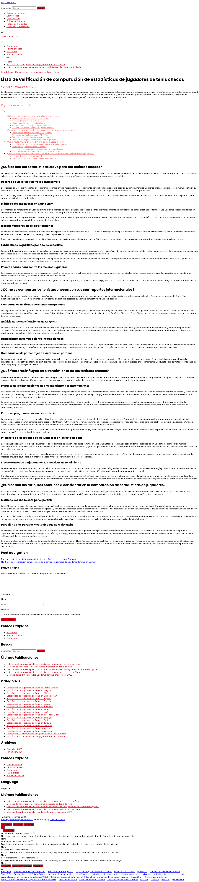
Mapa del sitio (13, 18)
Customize (6, 824)
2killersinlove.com (9, 36)
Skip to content (8, 2)
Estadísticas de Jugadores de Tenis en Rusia (27, 720)
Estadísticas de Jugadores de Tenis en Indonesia (29, 706)
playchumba (178, 879)
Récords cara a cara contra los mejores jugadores (33, 128)
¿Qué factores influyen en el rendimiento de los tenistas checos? (35, 142)
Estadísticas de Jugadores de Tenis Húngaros (28, 728)
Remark (26, 841)
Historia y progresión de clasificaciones (28, 123)
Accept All (29, 824)
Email (4, 604)
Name (4, 599)
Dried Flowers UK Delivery (92, 879)
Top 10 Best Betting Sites (60, 871)
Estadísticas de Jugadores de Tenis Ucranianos (29, 731)
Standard (27, 833)
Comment (6, 594)
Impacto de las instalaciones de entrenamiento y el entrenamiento (39, 144)
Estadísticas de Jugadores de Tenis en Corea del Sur (31, 695)
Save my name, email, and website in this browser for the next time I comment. (42, 614)
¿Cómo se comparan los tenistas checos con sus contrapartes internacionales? (42, 130)
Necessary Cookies (13, 833)
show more (8, 830)
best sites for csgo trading (60, 874)
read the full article (68, 879)
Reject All (18, 824)
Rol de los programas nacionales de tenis (29, 147)
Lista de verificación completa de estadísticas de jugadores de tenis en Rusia (43, 664)
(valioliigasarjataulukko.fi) (157, 877)
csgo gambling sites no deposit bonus (94, 871)
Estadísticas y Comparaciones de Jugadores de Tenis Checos (30, 72)
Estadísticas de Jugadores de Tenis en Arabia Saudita (32, 687)
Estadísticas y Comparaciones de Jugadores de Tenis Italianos (36, 733)
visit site (147, 874)
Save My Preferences (22, 866)
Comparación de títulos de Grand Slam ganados (32, 132)
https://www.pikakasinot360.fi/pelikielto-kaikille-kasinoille (28, 879)
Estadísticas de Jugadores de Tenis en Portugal (29, 717)
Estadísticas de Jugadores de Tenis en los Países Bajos (32, 714)
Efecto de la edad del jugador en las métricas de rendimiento (37, 151)
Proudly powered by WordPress (17, 819)
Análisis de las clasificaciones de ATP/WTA (30, 135)
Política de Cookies (15, 21)
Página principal (14, 48)
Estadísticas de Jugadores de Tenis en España (28, 698)
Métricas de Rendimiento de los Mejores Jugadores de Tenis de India (39, 666)
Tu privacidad (12, 772)
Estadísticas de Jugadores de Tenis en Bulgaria (28, 690)
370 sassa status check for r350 (29, 871)
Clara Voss (31, 87)
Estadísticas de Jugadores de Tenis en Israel (27, 709)
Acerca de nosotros (15, 13)
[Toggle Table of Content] (3, 111)
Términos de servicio (16, 767)
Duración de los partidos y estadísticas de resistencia (34, 158)
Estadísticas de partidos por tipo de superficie (31, 125)
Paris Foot (6, 871)
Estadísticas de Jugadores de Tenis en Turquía (28, 722)
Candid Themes (57, 819)
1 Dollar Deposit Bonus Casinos (122, 879)
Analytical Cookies (13, 849)
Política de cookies (15, 775)
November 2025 (14, 751)
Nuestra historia (14, 54)
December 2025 (14, 749)
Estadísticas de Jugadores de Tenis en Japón (27, 712)
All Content (11, 51)
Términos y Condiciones (18, 26)
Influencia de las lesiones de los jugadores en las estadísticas (37, 149)
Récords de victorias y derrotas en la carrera (30, 118)
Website (5, 609)
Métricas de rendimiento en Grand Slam (28, 121)
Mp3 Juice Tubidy (37, 874)
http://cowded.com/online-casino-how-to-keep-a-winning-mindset (108, 874)
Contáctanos (12, 15)
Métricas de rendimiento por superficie (28, 156)
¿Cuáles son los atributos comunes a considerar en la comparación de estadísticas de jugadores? (50, 153)
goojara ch (142, 871)
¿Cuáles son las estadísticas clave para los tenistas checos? (33, 116)
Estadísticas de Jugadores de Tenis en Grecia (28, 703)
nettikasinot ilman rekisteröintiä (165, 871)
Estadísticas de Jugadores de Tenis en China (27, 693)
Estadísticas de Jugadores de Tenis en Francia (28, 701)
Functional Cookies (13, 841)
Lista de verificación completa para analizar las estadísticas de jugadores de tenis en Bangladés (52, 669)
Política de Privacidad (16, 23)
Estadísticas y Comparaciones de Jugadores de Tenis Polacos (36, 736)
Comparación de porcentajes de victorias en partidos (34, 139)
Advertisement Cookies (15, 857)
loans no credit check (124, 871)
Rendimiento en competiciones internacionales (31, 137)
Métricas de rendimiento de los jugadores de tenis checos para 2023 (39, 674)
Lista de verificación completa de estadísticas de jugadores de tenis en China (43, 672)
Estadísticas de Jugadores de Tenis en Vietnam (29, 725)
